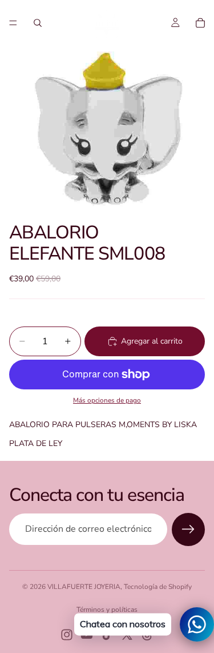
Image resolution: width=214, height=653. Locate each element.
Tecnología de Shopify (158, 586)
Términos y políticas (107, 609)
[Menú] (13, 23)
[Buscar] (37, 22)
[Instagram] (67, 635)
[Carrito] (200, 22)
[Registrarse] (188, 529)
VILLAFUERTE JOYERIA (83, 586)
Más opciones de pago (107, 400)
